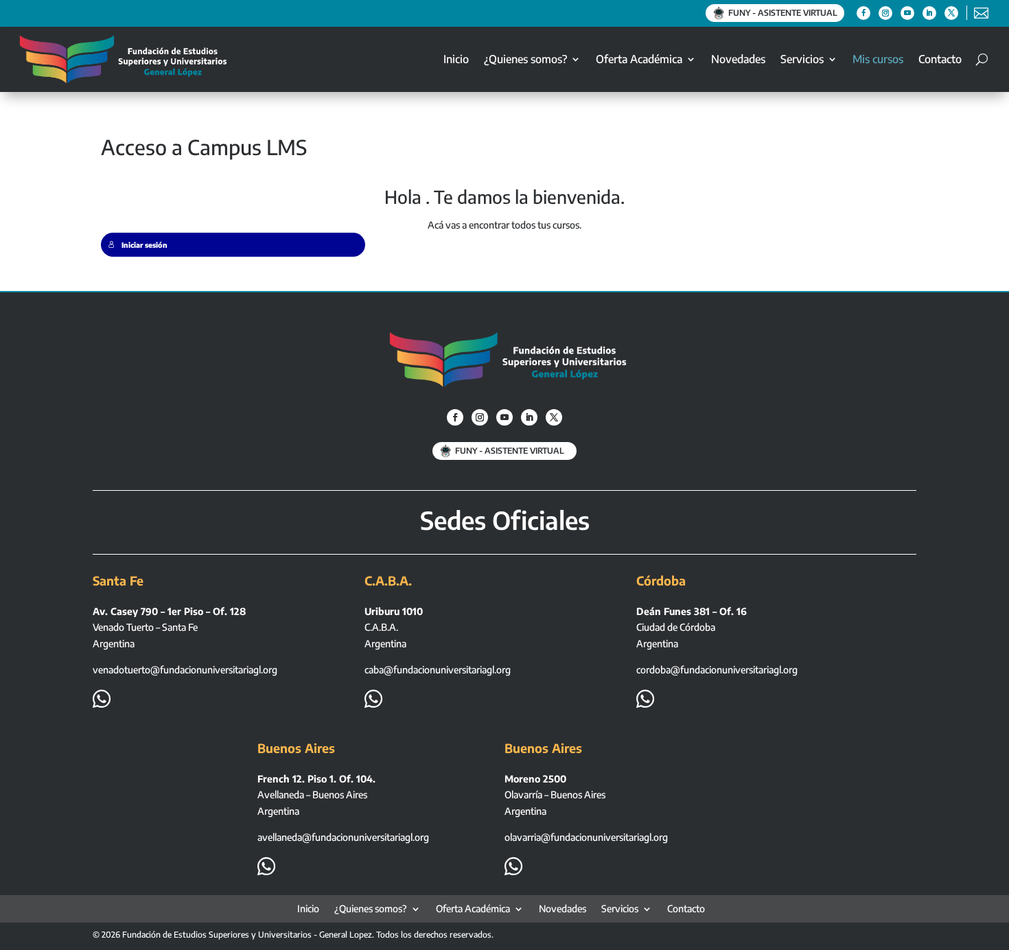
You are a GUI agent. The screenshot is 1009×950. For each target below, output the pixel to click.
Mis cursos (878, 59)
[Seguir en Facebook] (863, 13)
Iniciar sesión (144, 244)
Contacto (940, 59)
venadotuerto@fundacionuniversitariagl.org (185, 669)
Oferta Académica (639, 59)
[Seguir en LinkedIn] (929, 13)
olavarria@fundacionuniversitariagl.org (586, 837)
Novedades (738, 59)
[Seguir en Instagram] (885, 13)
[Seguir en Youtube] (907, 13)
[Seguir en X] (951, 13)
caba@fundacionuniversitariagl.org (437, 669)
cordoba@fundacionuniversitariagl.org (717, 669)
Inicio (456, 59)
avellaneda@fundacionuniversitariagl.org (343, 837)
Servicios (802, 59)
